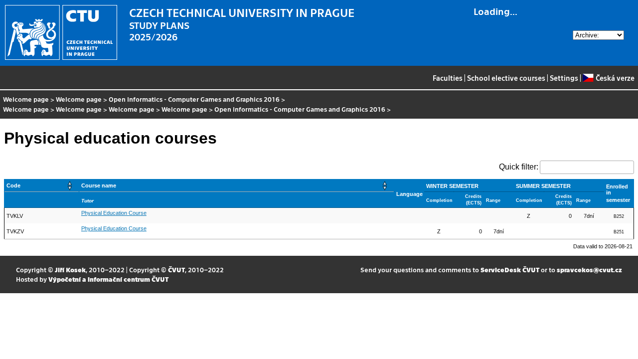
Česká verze (615, 77)
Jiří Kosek (70, 269)
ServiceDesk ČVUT (509, 269)
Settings (564, 77)
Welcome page (26, 99)
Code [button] (13, 185)
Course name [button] (98, 185)
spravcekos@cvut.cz (589, 269)
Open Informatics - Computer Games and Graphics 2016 (194, 99)
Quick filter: (518, 167)
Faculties (448, 77)
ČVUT (176, 269)
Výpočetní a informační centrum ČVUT (108, 279)
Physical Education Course (114, 213)
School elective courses (506, 77)
